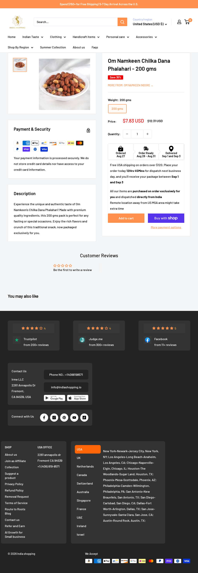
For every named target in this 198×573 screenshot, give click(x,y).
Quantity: (114, 134)
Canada (82, 475)
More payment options (166, 227)
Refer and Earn (15, 526)
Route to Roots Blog (15, 511)
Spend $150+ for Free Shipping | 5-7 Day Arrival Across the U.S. (99, 4)
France (81, 509)
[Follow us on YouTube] (74, 417)
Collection (12, 467)
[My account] (179, 22)
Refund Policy (14, 490)
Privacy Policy (14, 484)
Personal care (115, 37)
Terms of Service (16, 503)
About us (79, 47)
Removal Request (17, 496)
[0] (187, 22)
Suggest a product (11, 476)
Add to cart (126, 218)
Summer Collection (53, 47)
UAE (80, 517)
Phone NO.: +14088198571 (66, 374)
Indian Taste (30, 37)
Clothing (56, 37)
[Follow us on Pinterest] (64, 417)
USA (79, 449)
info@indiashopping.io (66, 387)
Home (12, 37)
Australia (83, 492)
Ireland (81, 526)
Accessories (144, 37)
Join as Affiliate (15, 461)
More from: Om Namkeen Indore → (130, 85)
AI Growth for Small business (15, 534)
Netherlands (85, 466)
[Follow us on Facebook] (44, 417)
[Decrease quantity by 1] (127, 134)
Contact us (12, 520)
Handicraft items (84, 37)
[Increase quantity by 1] (147, 134)
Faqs (95, 47)
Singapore (84, 500)
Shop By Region (18, 47)
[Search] (122, 22)
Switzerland (85, 483)
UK (79, 458)
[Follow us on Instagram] (54, 417)
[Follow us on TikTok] (84, 417)
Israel (80, 534)
